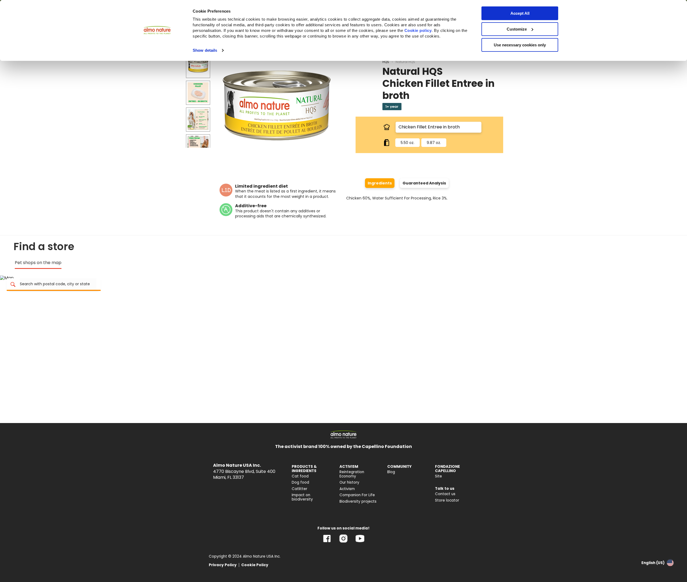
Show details (205, 50)
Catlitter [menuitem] (299, 488)
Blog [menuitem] (391, 472)
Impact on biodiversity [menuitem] (302, 497)
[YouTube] (360, 542)
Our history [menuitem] (349, 482)
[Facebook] (327, 542)
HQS (385, 62)
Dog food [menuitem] (300, 482)
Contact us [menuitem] (445, 493)
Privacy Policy (223, 565)
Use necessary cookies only (520, 45)
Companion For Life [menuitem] (357, 495)
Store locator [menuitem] (447, 500)
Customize (517, 29)
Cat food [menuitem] (300, 476)
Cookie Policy (254, 565)
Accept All (519, 13)
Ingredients (380, 183)
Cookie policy (418, 30)
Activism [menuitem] (347, 488)
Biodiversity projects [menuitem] (358, 501)
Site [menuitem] (438, 476)
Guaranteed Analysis (424, 183)
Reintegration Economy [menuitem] (351, 474)
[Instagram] (343, 542)
